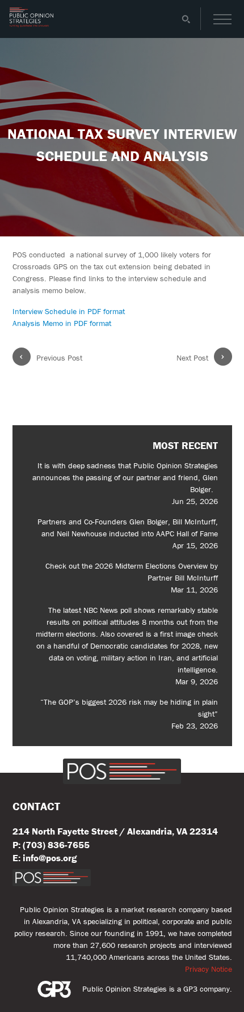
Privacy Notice (208, 969)
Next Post (200, 357)
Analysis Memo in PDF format (61, 323)
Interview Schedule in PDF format (68, 311)
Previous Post (50, 357)
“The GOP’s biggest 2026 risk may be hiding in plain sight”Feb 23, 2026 (129, 714)
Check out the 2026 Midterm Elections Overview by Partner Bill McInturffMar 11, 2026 (131, 578)
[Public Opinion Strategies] (31, 24)
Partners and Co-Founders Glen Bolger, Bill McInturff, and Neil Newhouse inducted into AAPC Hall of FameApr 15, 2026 (127, 533)
